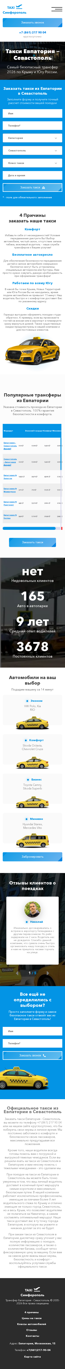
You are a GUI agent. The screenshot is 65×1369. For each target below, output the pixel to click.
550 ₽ (21, 446)
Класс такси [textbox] (16, 163)
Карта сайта (32, 1356)
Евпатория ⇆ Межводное (10, 490)
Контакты (32, 1336)
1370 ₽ (34, 503)
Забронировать (33, 856)
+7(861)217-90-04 (39, 1350)
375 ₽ (21, 490)
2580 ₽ (47, 516)
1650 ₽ (47, 446)
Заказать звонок (32, 22)
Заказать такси (30, 187)
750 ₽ (33, 490)
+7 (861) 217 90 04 (32, 32)
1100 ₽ (34, 446)
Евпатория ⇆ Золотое (10, 477)
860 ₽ (21, 516)
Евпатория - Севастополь (10, 446)
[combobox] (32, 137)
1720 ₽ (34, 516)
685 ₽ (21, 503)
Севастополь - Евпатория (10, 462)
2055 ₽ (47, 503)
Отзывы (31, 1330)
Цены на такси (32, 1318)
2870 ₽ (34, 477)
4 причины (32, 1312)
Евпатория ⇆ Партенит (10, 503)
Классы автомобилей (31, 1324)
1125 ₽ (47, 490)
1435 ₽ (22, 477)
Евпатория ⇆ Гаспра (10, 516)
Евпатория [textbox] (15, 138)
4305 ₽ (47, 477)
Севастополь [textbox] (17, 150)
